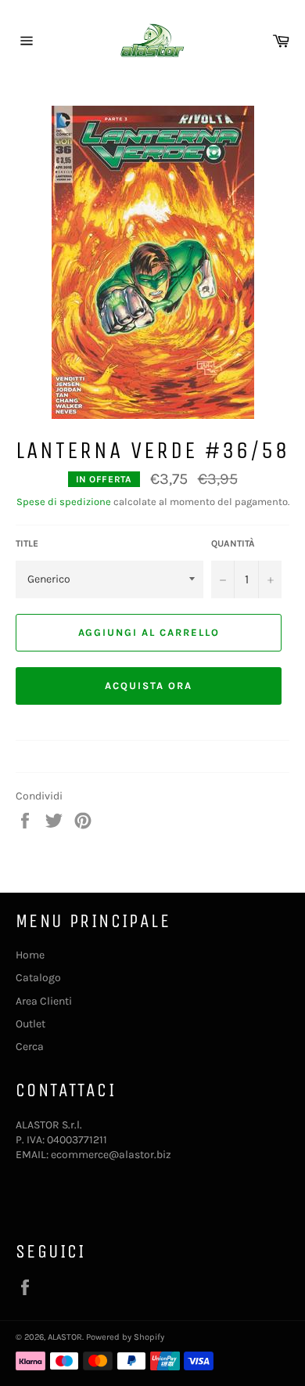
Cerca (30, 1046)
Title (27, 543)
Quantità (233, 543)
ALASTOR (65, 1337)
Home (30, 955)
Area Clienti (44, 1001)
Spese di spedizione (63, 501)
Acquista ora (148, 685)
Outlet (30, 1023)
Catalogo (38, 977)
